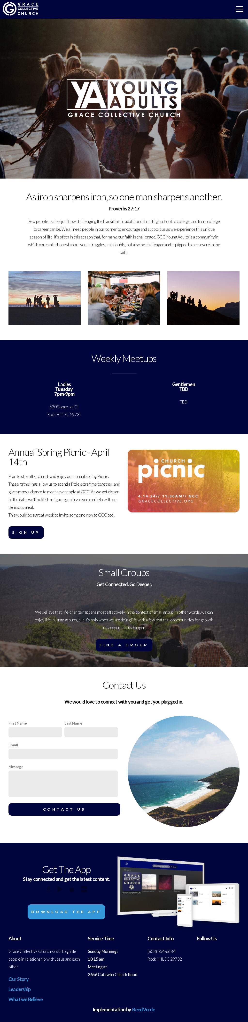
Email (13, 745)
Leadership (19, 989)
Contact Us (64, 809)
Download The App (66, 911)
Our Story (18, 979)
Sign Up (26, 532)
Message (15, 766)
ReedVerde (143, 1009)
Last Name (73, 723)
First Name (17, 723)
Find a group (124, 645)
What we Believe (25, 999)
